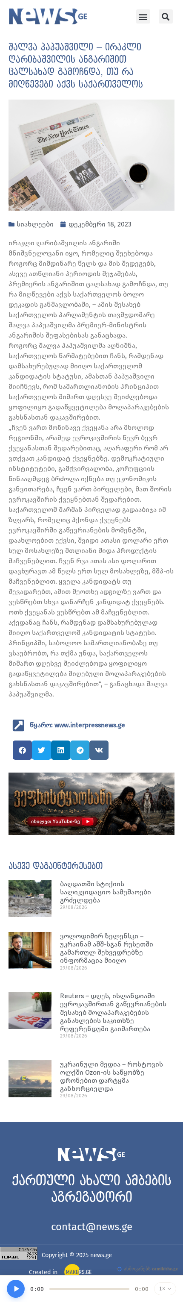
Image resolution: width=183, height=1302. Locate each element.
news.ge (101, 1255)
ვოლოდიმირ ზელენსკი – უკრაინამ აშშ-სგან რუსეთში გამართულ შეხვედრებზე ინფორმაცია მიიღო (106, 948)
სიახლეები (35, 224)
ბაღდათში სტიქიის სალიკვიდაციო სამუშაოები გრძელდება (105, 892)
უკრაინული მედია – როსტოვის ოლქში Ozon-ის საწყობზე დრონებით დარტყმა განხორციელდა (111, 1076)
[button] (143, 16)
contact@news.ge (91, 1227)
